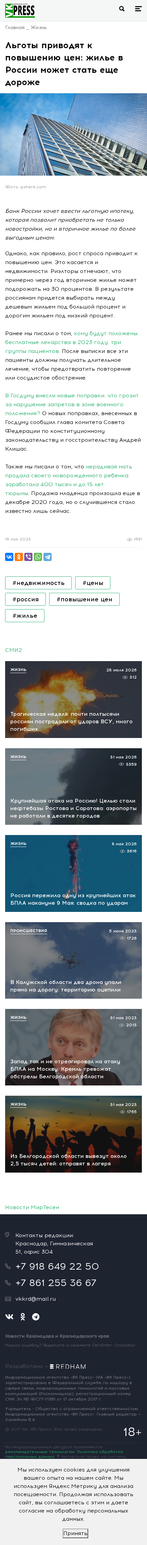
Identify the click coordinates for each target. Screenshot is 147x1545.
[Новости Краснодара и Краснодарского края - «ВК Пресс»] (20, 10)
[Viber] (28, 557)
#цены (92, 583)
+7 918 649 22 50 (57, 1266)
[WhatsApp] (38, 557)
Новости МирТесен (32, 1207)
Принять (75, 1533)
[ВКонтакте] (9, 557)
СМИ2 (13, 650)
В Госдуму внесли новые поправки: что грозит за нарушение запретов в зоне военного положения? (72, 404)
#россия (25, 599)
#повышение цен (84, 599)
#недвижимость (38, 583)
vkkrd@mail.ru (35, 1299)
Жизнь (39, 27)
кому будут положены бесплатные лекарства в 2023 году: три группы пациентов (71, 342)
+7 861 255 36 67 (55, 1282)
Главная (15, 27)
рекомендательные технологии (40, 1451)
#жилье (24, 615)
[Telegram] (47, 557)
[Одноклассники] (19, 557)
